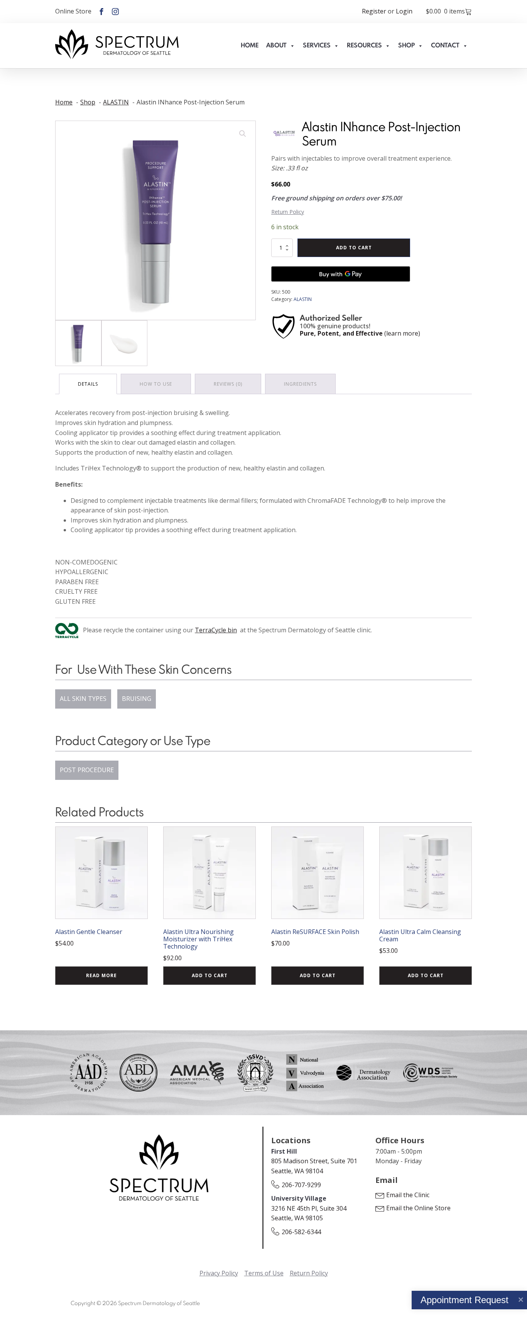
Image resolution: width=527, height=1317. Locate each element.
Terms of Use (264, 1273)
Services (317, 45)
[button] (243, 134)
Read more (101, 975)
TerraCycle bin (216, 630)
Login (404, 11)
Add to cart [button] (210, 975)
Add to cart (354, 247)
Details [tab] (88, 384)
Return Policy (287, 211)
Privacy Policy (218, 1273)
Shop (406, 45)
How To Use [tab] (156, 384)
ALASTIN (303, 299)
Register (374, 11)
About (276, 45)
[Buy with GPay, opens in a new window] (340, 274)
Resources (364, 45)
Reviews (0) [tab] (228, 384)
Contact (445, 45)
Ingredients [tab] (300, 384)
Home (249, 45)
